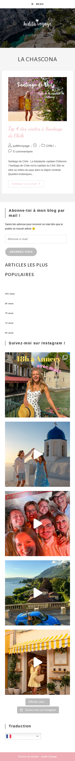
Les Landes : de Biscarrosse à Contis (26, 309)
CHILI (50, 145)
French (16, 736)
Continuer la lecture (28, 182)
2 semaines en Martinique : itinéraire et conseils (32, 299)
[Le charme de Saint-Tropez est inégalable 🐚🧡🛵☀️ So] (37, 662)
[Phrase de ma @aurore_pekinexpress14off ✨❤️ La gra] (37, 523)
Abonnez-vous (21, 251)
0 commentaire (23, 151)
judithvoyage (21, 145)
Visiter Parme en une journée (21, 328)
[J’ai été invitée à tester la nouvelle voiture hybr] (37, 592)
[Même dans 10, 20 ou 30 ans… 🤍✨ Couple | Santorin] (37, 454)
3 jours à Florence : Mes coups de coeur (27, 319)
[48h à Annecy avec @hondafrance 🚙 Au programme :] (37, 384)
